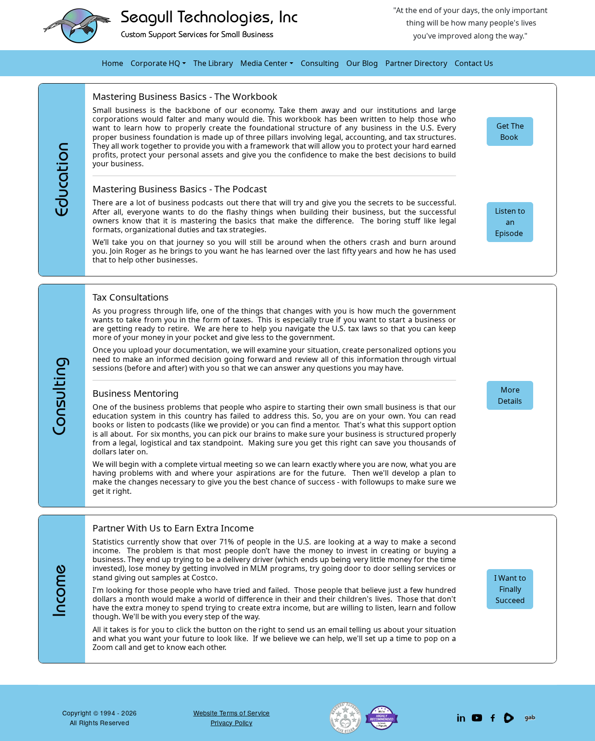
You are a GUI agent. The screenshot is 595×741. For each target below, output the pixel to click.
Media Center (264, 63)
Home (112, 63)
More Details (510, 395)
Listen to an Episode (510, 222)
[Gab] (530, 718)
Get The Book (510, 131)
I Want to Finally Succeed (510, 589)
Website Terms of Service (231, 712)
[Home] (172, 25)
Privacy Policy (231, 722)
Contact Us (474, 63)
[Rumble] (508, 718)
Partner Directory (416, 63)
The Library (213, 63)
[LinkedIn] (461, 718)
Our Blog (362, 63)
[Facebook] (493, 718)
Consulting (320, 63)
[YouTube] (477, 718)
